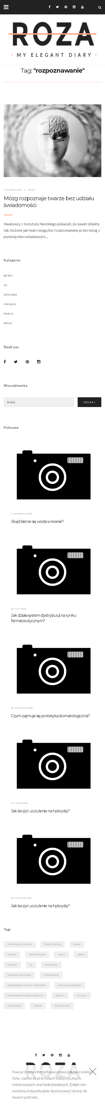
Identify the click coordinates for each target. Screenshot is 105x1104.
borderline (51, 964)
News (32, 190)
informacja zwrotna (20, 944)
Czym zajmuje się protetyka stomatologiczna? (50, 716)
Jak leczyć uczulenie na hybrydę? (40, 811)
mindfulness (51, 974)
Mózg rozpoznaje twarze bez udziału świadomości (49, 202)
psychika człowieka (19, 974)
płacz (81, 954)
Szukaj (89, 402)
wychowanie (62, 1005)
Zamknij (93, 1071)
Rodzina (10, 294)
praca (77, 944)
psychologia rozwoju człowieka (27, 985)
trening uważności (69, 985)
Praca (8, 313)
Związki (10, 304)
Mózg (8, 323)
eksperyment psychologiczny (25, 995)
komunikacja (37, 954)
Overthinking (52, 944)
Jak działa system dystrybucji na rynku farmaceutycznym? (43, 618)
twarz (61, 954)
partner (12, 964)
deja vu (60, 995)
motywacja (14, 1005)
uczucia (82, 995)
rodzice (12, 954)
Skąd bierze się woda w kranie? (37, 521)
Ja (5, 285)
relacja (38, 1005)
